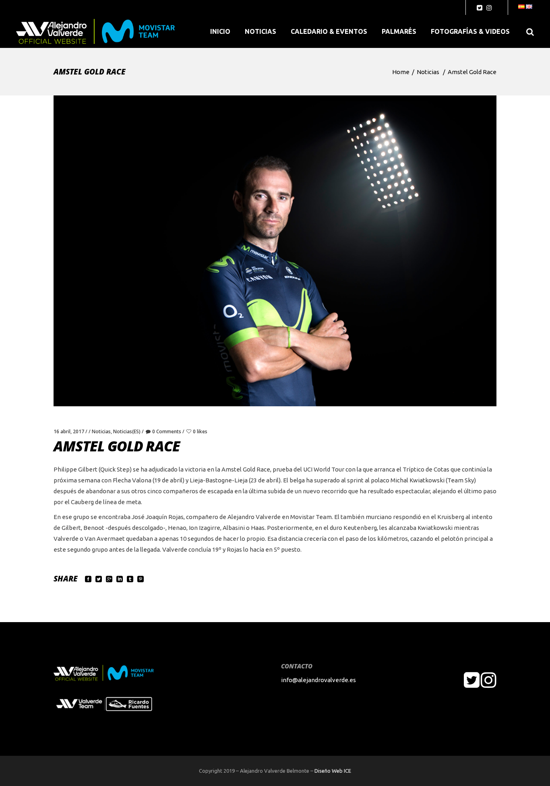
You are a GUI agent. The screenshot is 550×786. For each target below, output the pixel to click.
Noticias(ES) (127, 431)
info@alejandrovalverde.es (318, 679)
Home (400, 71)
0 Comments (166, 431)
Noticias (428, 71)
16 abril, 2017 (69, 431)
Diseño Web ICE (332, 771)
